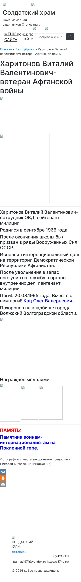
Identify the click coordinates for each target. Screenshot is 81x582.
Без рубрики (24, 49)
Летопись (19, 552)
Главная (6, 49)
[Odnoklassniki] (40, 478)
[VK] (40, 472)
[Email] (40, 484)
